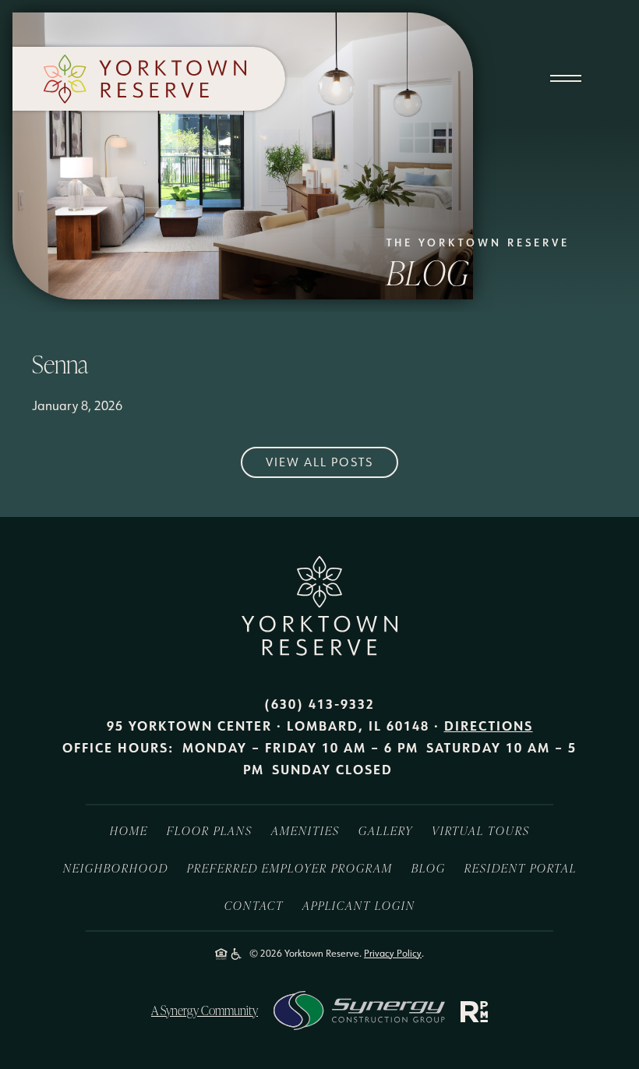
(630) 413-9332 (319, 704)
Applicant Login (358, 905)
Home (129, 830)
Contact (254, 905)
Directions (488, 725)
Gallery (385, 830)
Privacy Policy (393, 953)
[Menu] (564, 66)
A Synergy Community (204, 1010)
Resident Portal (520, 868)
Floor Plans (209, 830)
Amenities (305, 830)
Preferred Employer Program (290, 868)
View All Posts (319, 462)
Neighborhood (115, 868)
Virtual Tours (481, 830)
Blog (428, 868)
